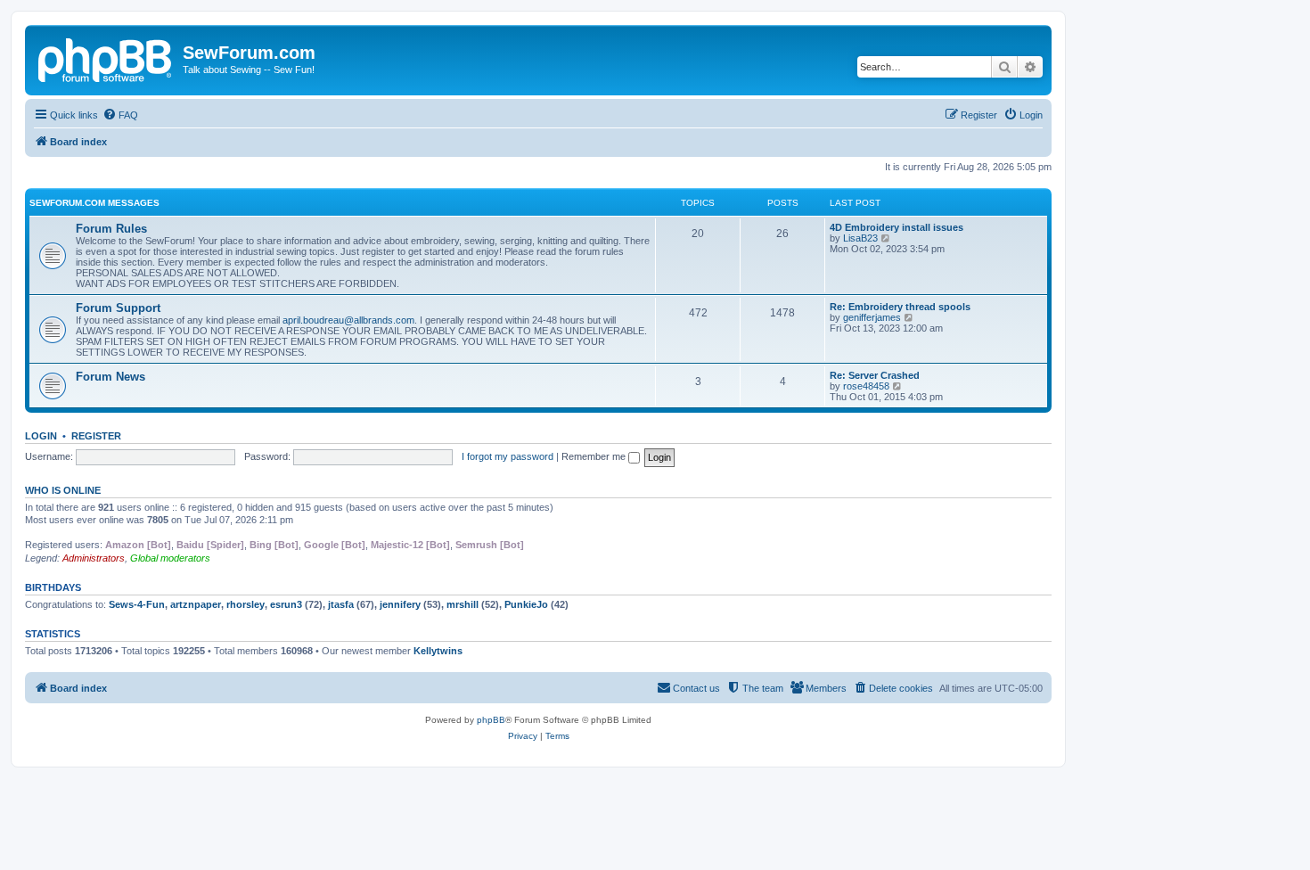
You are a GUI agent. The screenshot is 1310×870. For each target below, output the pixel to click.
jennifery (400, 604)
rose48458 (866, 386)
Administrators (93, 558)
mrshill (462, 604)
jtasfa (341, 604)
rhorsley (245, 604)
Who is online (63, 490)
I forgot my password (507, 456)
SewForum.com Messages (94, 203)
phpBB (491, 720)
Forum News (110, 376)
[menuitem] (120, 115)
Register (96, 436)
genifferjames (872, 317)
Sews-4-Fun (137, 604)
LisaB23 (860, 238)
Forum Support (118, 308)
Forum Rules (111, 228)
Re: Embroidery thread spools (900, 306)
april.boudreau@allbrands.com (348, 320)
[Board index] (106, 57)
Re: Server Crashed (875, 375)
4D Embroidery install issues (896, 227)
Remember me (594, 456)
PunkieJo (526, 604)
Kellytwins (438, 650)
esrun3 (286, 604)
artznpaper (195, 604)
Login (41, 436)
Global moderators (170, 558)
